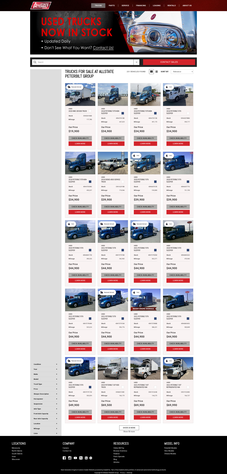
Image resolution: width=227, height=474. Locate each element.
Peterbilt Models (170, 448)
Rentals (172, 5)
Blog (115, 459)
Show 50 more (129, 432)
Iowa (14, 456)
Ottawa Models (170, 454)
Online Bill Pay (119, 448)
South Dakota (17, 454)
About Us (187, 5)
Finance (117, 454)
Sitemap (129, 473)
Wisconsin (16, 459)
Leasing (157, 5)
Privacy (122, 473)
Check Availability (80, 138)
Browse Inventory (120, 451)
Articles (116, 462)
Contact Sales (169, 62)
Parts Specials (119, 456)
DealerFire (106, 470)
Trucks (98, 5)
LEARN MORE (80, 144)
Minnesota (16, 448)
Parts (112, 5)
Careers (66, 448)
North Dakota (17, 451)
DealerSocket (123, 470)
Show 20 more (129, 428)
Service (125, 5)
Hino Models (169, 451)
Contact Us (67, 451)
